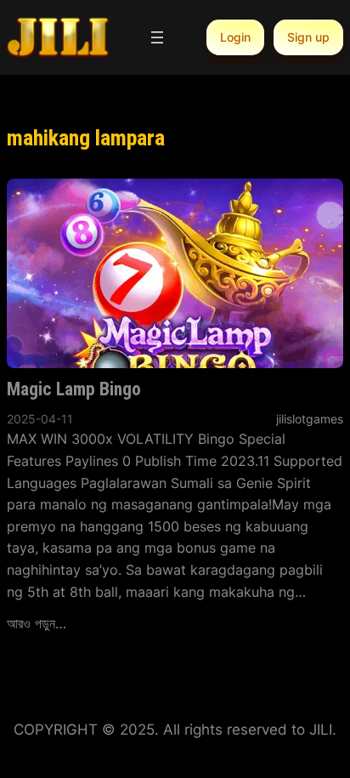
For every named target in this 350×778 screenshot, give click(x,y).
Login (235, 37)
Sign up (308, 37)
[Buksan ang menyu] (157, 37)
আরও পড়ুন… (36, 623)
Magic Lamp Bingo (74, 389)
